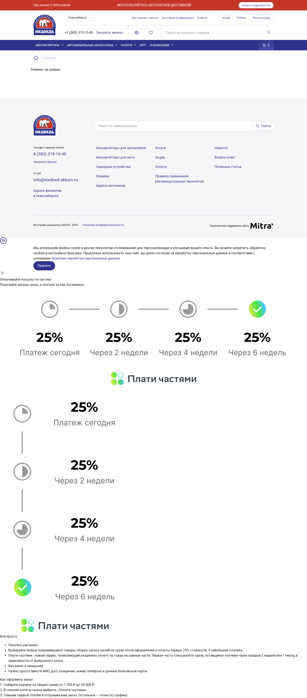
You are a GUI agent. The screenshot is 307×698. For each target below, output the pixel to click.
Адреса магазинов (110, 186)
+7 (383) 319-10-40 (79, 33)
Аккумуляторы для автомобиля (121, 148)
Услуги (126, 45)
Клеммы (102, 176)
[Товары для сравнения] (137, 32)
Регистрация (261, 17)
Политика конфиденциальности (103, 224)
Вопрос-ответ (224, 157)
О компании (159, 45)
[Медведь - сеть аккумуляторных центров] (44, 27)
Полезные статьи (227, 167)
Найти (266, 126)
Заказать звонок (109, 33)
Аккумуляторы (48, 45)
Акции (226, 17)
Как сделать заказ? (145, 17)
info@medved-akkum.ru (55, 179)
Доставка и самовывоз (178, 17)
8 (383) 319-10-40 (49, 153)
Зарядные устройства (113, 167)
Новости (221, 148)
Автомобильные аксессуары (90, 45)
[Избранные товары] (152, 32)
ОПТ (143, 45)
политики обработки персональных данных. (86, 258)
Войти (241, 17)
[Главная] (36, 58)
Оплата (202, 17)
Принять (44, 266)
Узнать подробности (256, 5)
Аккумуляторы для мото (115, 157)
